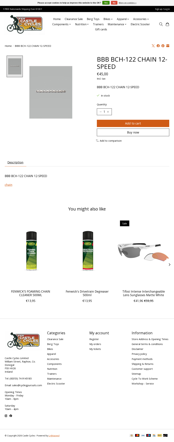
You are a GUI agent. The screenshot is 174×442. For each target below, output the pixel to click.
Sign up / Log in (162, 9)
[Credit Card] (154, 435)
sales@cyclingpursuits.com (27, 385)
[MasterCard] (137, 435)
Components (54, 364)
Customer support (142, 368)
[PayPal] (160, 435)
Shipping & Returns (142, 364)
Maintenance (54, 378)
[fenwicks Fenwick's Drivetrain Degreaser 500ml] (87, 252)
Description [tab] (15, 162)
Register (94, 339)
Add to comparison (111, 140)
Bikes (50, 349)
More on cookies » (127, 3)
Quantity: (102, 104)
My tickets (95, 349)
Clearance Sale (74, 19)
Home (57, 19)
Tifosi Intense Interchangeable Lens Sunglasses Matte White (143, 293)
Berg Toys (93, 19)
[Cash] (131, 435)
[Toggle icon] (160, 24)
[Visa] (143, 435)
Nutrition (52, 368)
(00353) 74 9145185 (21, 378)
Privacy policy (139, 353)
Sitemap (136, 373)
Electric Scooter (140, 24)
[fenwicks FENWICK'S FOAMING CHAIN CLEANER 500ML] (31, 252)
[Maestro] (148, 435)
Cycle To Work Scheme (145, 378)
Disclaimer (137, 349)
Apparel (51, 353)
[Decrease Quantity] (100, 111)
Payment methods (142, 359)
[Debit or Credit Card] (165, 435)
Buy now (133, 132)
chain (8, 185)
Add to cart (133, 123)
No (114, 3)
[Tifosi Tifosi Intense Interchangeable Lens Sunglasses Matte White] (143, 252)
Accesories (53, 359)
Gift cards (101, 29)
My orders (95, 344)
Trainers (98, 24)
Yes (106, 3)
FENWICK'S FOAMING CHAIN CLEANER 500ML (30, 293)
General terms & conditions (147, 344)
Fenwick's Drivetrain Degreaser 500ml (87, 293)
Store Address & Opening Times (150, 339)
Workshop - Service (143, 383)
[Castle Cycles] (24, 24)
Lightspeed (54, 435)
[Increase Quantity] (108, 111)
